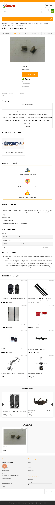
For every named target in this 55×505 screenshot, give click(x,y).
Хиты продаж (31, 465)
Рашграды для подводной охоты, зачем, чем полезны (27, 111)
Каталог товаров (9, 19)
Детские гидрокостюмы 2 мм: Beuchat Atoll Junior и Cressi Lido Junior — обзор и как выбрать (27, 117)
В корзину (31, 74)
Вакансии (30, 484)
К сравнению (6, 95)
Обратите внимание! (27, 104)
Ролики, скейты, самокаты (7, 480)
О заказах (27, 126)
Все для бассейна (5, 467)
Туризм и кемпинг (5, 470)
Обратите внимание (27, 388)
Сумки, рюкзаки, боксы (7, 473)
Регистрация (39, 1)
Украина (21, 240)
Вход (33, 1)
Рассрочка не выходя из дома (27, 107)
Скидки (3, 486)
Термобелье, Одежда (6, 478)
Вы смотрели (27, 424)
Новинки (30, 462)
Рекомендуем (31, 470)
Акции (29, 467)
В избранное (21, 93)
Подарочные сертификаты (7, 483)
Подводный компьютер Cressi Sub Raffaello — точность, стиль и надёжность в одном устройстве (27, 122)
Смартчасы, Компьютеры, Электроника (10, 475)
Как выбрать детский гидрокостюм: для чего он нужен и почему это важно (27, 114)
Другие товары (45, 247)
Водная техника (5, 465)
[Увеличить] (27, 49)
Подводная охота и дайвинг (7, 462)
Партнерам (30, 482)
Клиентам (30, 479)
